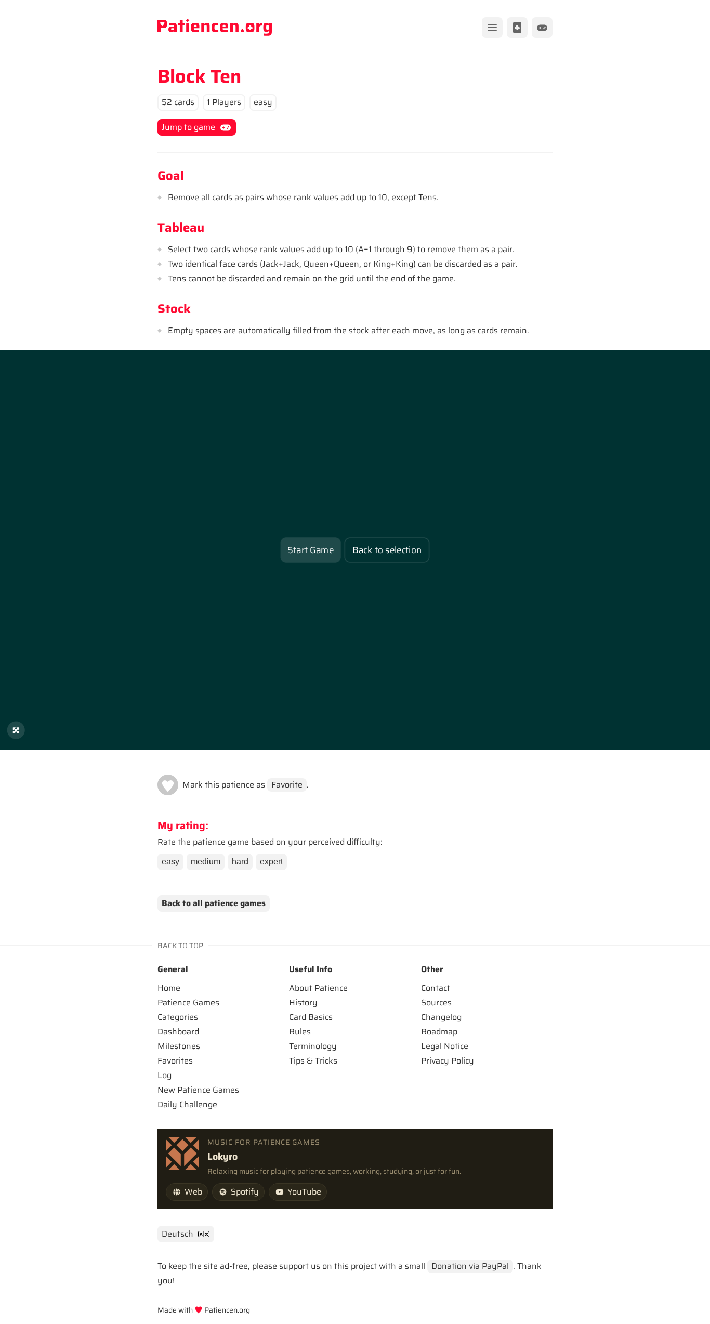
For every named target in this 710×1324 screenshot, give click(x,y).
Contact (435, 987)
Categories (177, 1017)
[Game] (542, 27)
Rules (300, 1031)
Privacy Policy (447, 1060)
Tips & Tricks (313, 1060)
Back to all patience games (214, 903)
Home (168, 987)
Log (164, 1075)
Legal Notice (444, 1046)
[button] (167, 785)
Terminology (313, 1046)
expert (271, 861)
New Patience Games (198, 1089)
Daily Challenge (187, 1104)
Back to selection (387, 550)
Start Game (310, 550)
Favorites (175, 1060)
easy (170, 861)
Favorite (287, 784)
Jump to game (188, 127)
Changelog (441, 1017)
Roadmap (439, 1031)
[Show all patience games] (517, 27)
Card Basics (311, 1017)
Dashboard (178, 1031)
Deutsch (177, 1233)
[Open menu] (492, 27)
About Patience (318, 987)
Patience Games (188, 1002)
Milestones (178, 1046)
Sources (436, 1002)
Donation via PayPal (470, 1266)
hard (240, 861)
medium (205, 861)
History (303, 1002)
